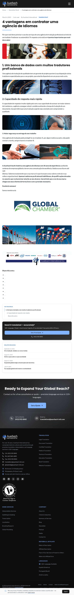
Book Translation (44, 462)
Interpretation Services (9, 511)
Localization (6, 522)
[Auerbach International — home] (9, 4)
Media (41, 533)
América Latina (43, 575)
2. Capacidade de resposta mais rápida (18, 313)
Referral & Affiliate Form (46, 556)
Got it (65, 591)
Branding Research (8, 526)
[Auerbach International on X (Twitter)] (13, 479)
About (39, 584)
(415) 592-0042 (38, 336)
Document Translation (45, 443)
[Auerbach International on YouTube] (22, 479)
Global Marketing (7, 529)
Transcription (6, 518)
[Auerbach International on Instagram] (18, 479)
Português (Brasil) (44, 571)
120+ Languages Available (49, 564)
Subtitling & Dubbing (8, 515)
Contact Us (42, 537)
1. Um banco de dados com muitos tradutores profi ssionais (23, 310)
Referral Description (45, 545)
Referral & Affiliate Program (62, 584)
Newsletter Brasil (14, 10)
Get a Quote (35, 405)
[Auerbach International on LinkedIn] (8, 479)
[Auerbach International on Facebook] (4, 479)
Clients (45, 584)
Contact (51, 584)
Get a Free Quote (36, 332)
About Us (42, 511)
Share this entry (12, 316)
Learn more (31, 592)
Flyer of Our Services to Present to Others (51, 552)
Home (4, 10)
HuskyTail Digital (19, 587)
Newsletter (42, 526)
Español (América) (44, 567)
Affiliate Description (45, 549)
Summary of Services (45, 518)
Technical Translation (45, 454)
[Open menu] (69, 4)
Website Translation (45, 465)
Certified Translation (45, 447)
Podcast (41, 529)
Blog (40, 522)
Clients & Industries (45, 515)
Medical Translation (45, 450)
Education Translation (45, 458)
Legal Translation (44, 439)
